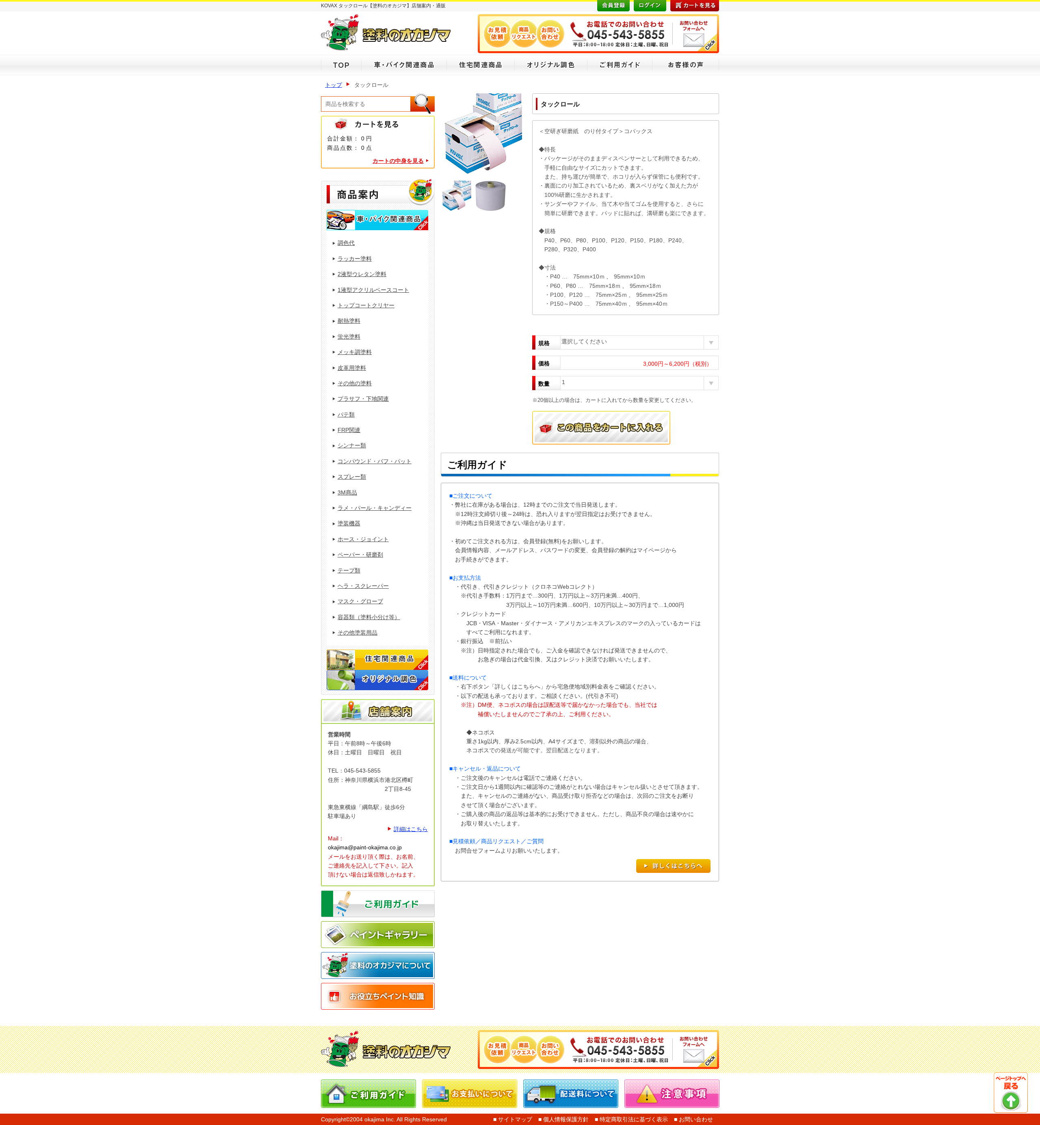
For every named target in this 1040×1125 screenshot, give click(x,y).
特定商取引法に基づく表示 (633, 1119)
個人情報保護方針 (565, 1119)
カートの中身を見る (398, 161)
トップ (333, 85)
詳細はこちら (411, 829)
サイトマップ (514, 1119)
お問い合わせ (695, 1119)
